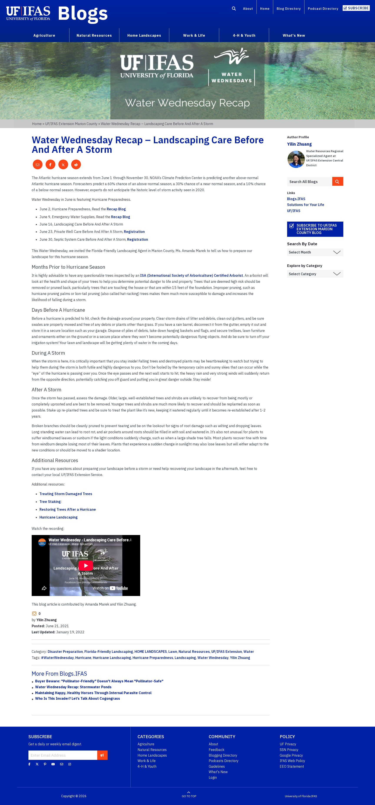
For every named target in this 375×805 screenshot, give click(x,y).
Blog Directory (289, 9)
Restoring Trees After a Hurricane (67, 509)
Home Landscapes (152, 755)
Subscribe (358, 8)
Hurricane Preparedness (153, 657)
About (248, 9)
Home (265, 9)
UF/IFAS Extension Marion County (71, 124)
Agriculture (146, 744)
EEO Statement (292, 766)
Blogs (82, 12)
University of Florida (298, 796)
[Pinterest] (45, 764)
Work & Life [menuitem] (194, 35)
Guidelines (217, 766)
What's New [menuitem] (294, 35)
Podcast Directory (323, 9)
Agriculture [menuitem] (44, 35)
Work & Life (147, 761)
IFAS (314, 796)
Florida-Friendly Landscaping (108, 651)
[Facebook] (29, 764)
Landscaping (185, 657)
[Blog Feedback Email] (61, 764)
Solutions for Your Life (305, 204)
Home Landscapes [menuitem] (144, 35)
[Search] (234, 9)
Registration (134, 231)
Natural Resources (194, 651)
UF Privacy (288, 744)
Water (248, 651)
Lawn (172, 651)
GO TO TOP (189, 796)
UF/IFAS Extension (226, 651)
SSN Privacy (289, 749)
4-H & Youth (147, 766)
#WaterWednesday (57, 657)
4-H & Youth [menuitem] (244, 35)
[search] (338, 181)
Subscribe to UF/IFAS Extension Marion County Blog (317, 229)
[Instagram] (69, 764)
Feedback (216, 749)
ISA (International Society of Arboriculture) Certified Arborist (191, 275)
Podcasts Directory (223, 761)
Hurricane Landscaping (58, 517)
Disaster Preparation (65, 651)
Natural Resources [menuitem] (94, 35)
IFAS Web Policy (292, 761)
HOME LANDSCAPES (151, 651)
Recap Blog (116, 209)
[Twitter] (37, 764)
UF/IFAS (293, 211)
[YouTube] (53, 764)
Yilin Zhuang (240, 657)
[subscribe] (102, 755)
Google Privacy (291, 755)
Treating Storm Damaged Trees (65, 494)
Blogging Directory (223, 755)
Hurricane (83, 657)
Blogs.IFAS (296, 199)
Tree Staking (50, 501)
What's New (218, 772)
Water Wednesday (213, 657)
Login (213, 777)
